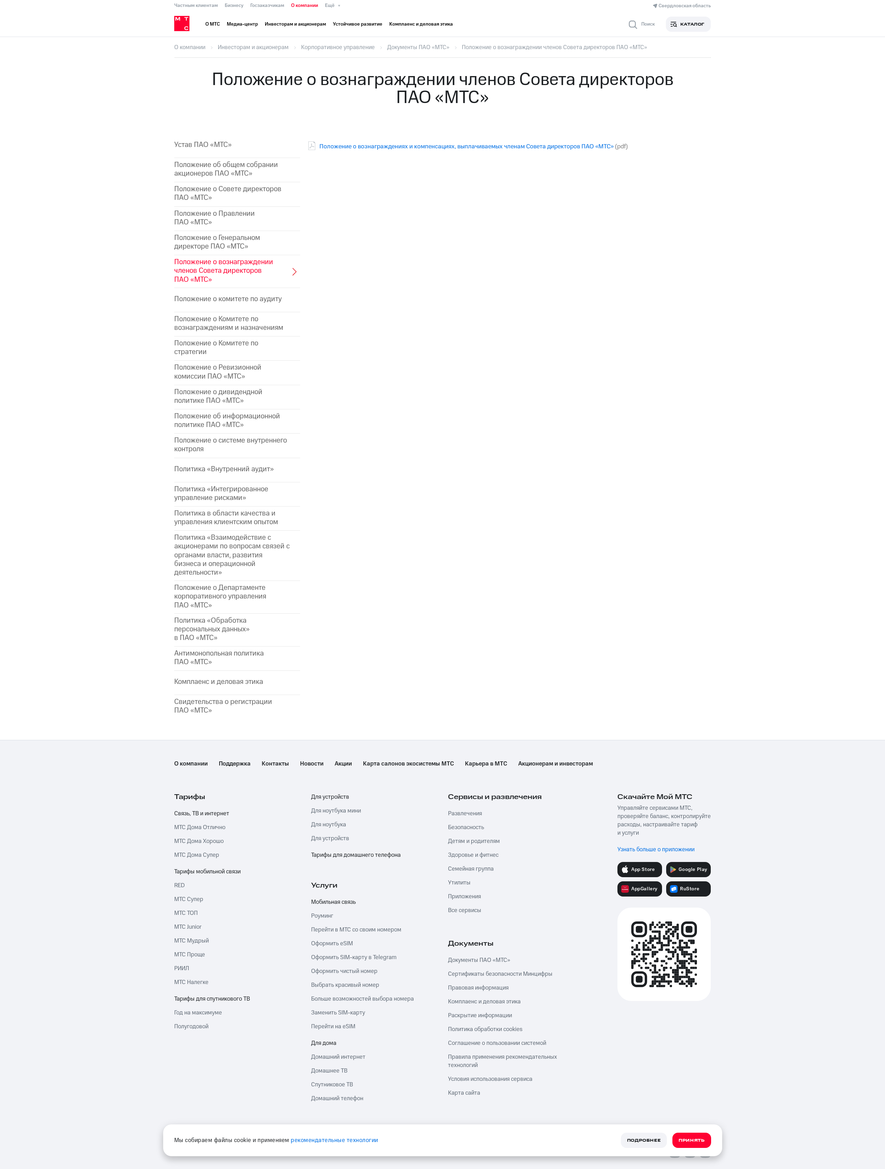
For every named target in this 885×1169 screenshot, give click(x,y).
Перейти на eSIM (333, 1026)
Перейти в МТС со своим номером (356, 930)
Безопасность (466, 827)
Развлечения (465, 813)
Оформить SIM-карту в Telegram (354, 957)
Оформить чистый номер (344, 971)
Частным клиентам (196, 5)
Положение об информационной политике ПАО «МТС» (227, 420)
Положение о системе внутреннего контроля (230, 444)
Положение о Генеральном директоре (217, 242)
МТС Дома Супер (196, 855)
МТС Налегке (191, 982)
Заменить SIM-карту (338, 1013)
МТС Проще (189, 954)
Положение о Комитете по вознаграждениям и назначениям (228, 323)
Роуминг (322, 916)
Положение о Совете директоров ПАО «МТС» (227, 193)
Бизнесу (234, 5)
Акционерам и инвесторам (555, 764)
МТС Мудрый (191, 941)
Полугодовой (191, 1026)
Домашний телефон (337, 1098)
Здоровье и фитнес (473, 855)
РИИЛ (181, 968)
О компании (304, 5)
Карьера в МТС (486, 764)
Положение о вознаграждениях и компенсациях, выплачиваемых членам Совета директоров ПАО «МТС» (466, 146)
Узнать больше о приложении (656, 849)
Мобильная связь (333, 902)
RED (179, 885)
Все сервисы (464, 910)
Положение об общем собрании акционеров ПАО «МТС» (226, 169)
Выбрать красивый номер (345, 985)
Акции (343, 764)
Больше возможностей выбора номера (362, 999)
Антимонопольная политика (219, 657)
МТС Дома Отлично (199, 827)
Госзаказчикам (267, 5)
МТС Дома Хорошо (199, 841)
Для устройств (330, 797)
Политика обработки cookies (485, 1029)
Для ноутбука (328, 824)
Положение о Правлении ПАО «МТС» (214, 217)
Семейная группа (471, 869)
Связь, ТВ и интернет (201, 813)
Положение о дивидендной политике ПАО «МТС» (218, 396)
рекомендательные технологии (334, 1140)
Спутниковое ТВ (332, 1084)
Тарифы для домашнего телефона (356, 855)
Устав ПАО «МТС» (203, 144)
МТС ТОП (186, 913)
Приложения (464, 896)
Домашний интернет (338, 1057)
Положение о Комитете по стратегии (216, 347)
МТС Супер (188, 899)
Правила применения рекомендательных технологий (502, 1061)
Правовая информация (478, 988)
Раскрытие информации (480, 1015)
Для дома (323, 1043)
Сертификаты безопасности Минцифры (500, 974)
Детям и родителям (474, 841)
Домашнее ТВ (329, 1071)
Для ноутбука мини (336, 811)
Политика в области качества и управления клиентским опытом (226, 517)
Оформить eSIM (332, 943)
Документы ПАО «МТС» (479, 960)
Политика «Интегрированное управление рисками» (221, 493)
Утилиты (459, 883)
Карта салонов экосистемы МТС (408, 764)
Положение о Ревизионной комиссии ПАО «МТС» (217, 371)
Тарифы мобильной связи (207, 872)
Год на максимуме (198, 1013)
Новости (312, 764)
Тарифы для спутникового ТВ (212, 999)
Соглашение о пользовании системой (497, 1043)
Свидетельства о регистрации (223, 706)
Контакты (275, 764)
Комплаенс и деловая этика (218, 681)
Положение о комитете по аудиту (228, 299)
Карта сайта (464, 1093)
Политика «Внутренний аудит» (224, 469)
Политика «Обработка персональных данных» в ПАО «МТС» (212, 629)
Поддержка (235, 764)
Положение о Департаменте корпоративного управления (220, 596)
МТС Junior (188, 927)
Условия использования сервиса (490, 1079)
